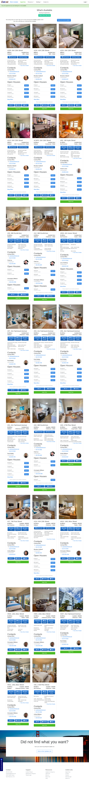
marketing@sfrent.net (11, 773)
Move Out (48, 776)
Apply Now (23, 2)
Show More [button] (10, 99)
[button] (8, 36)
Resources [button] (30, 2)
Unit (12, 105)
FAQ (47, 778)
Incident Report (29, 772)
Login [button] (85, 2)
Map (26, 105)
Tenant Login (28, 775)
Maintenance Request (31, 773)
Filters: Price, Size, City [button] (44, 15)
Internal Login (68, 776)
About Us (67, 778)
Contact (67, 773)
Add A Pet (48, 773)
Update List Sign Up (50, 772)
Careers (67, 775)
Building (18, 105)
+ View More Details (24, 65)
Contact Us (45, 2)
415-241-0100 (9, 772)
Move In (47, 775)
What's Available (14, 2)
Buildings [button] (38, 2)
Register (26, 85)
